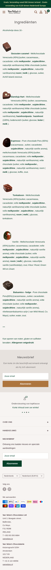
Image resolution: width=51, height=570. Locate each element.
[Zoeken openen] (35, 12)
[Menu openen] (4, 12)
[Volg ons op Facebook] (4, 489)
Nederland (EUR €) (30, 476)
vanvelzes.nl (8, 564)
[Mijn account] (41, 12)
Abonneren (25, 384)
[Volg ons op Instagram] (9, 489)
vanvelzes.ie (8, 539)
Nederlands (9, 476)
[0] (46, 12)
